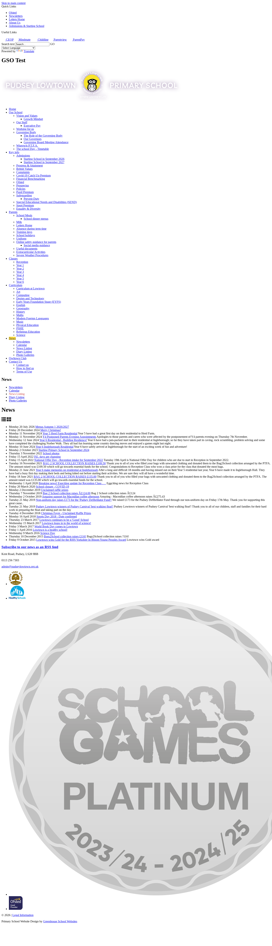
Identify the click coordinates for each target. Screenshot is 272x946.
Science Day (47, 533)
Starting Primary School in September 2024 (63, 450)
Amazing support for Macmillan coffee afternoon (70, 496)
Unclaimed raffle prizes (54, 489)
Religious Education (28, 331)
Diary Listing (24, 351)
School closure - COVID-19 (52, 486)
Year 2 (20, 268)
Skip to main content (13, 3)
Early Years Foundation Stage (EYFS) (38, 301)
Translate (29, 51)
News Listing (24, 348)
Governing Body (26, 132)
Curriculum (15, 285)
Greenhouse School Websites (60, 921)
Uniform (21, 238)
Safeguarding (24, 195)
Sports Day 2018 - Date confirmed (56, 516)
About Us (14, 22)
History (20, 311)
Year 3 (20, 271)
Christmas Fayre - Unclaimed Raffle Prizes (66, 513)
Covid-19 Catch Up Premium (33, 175)
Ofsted (13, 12)
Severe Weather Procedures (32, 255)
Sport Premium (25, 205)
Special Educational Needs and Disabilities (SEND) (46, 202)
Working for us (25, 129)
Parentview (60, 39)
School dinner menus (36, 218)
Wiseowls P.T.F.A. (27, 145)
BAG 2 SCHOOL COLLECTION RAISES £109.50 (74, 463)
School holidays (25, 235)
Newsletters (16, 16)
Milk (19, 222)
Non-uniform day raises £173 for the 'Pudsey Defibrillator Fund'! (74, 499)
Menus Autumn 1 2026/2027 (52, 426)
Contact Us (15, 361)
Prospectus (22, 185)
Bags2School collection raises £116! (65, 536)
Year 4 (20, 275)
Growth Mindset (33, 119)
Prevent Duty (31, 198)
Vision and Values (26, 115)
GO (52, 44)
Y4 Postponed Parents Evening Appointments (69, 436)
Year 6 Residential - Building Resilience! (63, 440)
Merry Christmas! (50, 430)
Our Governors (32, 138)
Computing (22, 295)
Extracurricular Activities (30, 251)
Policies (20, 188)
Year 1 (20, 265)
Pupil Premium (25, 192)
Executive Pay (32, 125)
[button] (18, 32)
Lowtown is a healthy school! (50, 529)
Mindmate (24, 39)
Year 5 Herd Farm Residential (60, 433)
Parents (13, 212)
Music (19, 321)
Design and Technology (30, 298)
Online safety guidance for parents (36, 242)
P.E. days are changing (47, 456)
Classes (13, 258)
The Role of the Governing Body (43, 135)
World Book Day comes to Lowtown (56, 526)
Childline (42, 39)
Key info (14, 152)
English (20, 305)
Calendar (21, 345)
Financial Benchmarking (30, 178)
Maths (19, 315)
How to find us (25, 368)
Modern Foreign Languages (32, 318)
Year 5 (20, 278)
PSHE (20, 328)
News (12, 338)
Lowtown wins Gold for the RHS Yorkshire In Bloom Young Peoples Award (81, 539)
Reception (22, 261)
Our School (15, 112)
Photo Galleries (25, 355)
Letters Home (17, 19)
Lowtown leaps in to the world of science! (66, 523)
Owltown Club (17, 358)
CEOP (9, 39)
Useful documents (26, 248)
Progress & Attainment (29, 165)
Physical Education (27, 325)
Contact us (22, 364)
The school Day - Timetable (32, 148)
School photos (51, 453)
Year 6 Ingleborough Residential (54, 446)
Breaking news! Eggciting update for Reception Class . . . (72, 483)
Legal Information (22, 915)
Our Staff (21, 122)
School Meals (24, 215)
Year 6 (20, 281)
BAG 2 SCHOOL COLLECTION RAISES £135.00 (65, 476)
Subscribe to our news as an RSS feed (29, 547)
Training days (24, 232)
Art (18, 291)
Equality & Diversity (28, 208)
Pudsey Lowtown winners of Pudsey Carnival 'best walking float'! (74, 506)
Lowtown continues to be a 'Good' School (64, 519)
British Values (24, 168)
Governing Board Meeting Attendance (46, 142)
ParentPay (78, 39)
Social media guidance (37, 245)
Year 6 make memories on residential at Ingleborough (67, 470)
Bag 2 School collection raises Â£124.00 (66, 493)
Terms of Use (24, 371)
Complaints (23, 172)
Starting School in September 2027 (44, 162)
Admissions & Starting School (26, 26)
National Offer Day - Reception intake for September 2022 (68, 460)
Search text (7, 44)
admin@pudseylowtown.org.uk (19, 566)
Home (12, 109)
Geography (22, 308)
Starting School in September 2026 (44, 158)
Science (20, 335)
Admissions (23, 155)
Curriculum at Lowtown (30, 288)
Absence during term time (31, 228)
